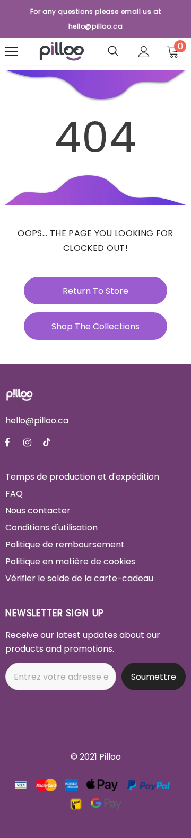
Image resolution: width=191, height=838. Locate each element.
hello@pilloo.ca (36, 421)
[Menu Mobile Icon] (11, 51)
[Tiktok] (46, 442)
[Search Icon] (113, 51)
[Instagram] (27, 442)
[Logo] (62, 51)
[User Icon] (144, 51)
